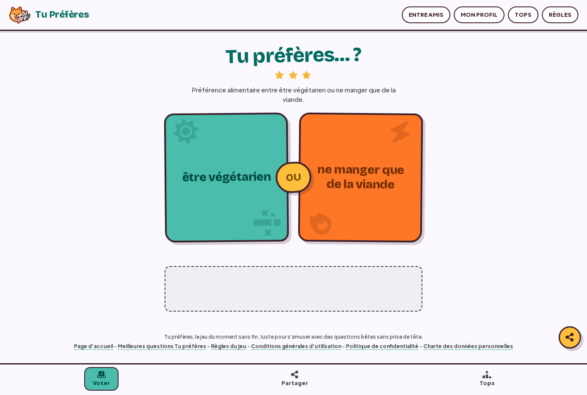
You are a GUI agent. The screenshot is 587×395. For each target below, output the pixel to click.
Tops (523, 14)
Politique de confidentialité (382, 346)
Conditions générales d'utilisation (296, 346)
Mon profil (479, 14)
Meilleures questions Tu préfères (162, 346)
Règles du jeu (228, 346)
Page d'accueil (93, 346)
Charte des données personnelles (468, 346)
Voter (101, 383)
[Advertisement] (293, 288)
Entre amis (426, 14)
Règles (560, 14)
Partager (294, 383)
